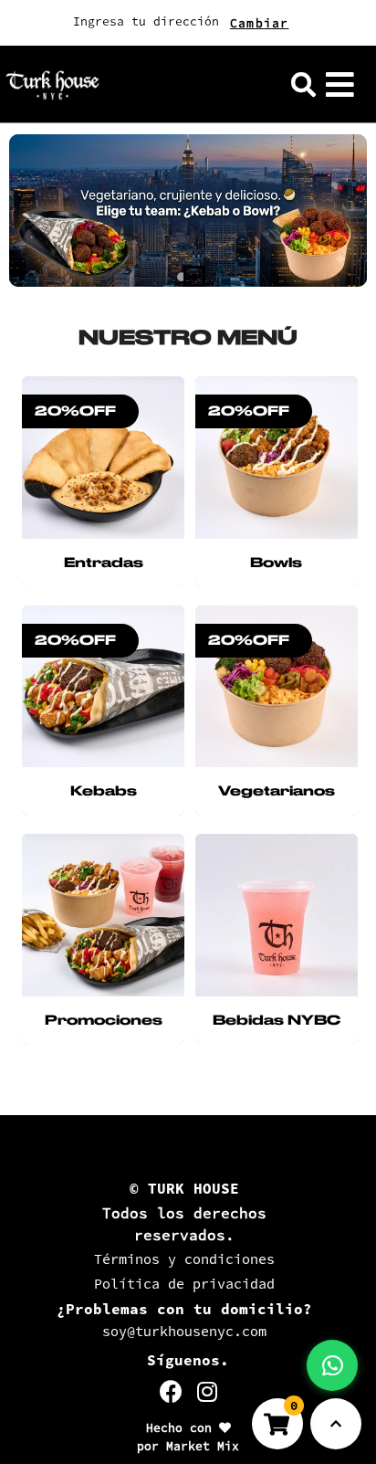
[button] (304, 84)
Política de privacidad (184, 1283)
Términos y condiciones (184, 1259)
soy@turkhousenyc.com (184, 1331)
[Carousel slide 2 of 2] (194, 277)
